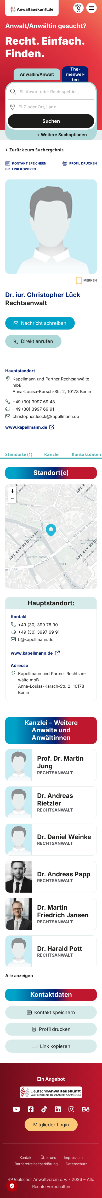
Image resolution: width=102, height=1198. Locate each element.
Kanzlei (52, 454)
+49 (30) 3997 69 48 (34, 401)
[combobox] (51, 92)
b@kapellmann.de (35, 639)
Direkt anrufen (37, 341)
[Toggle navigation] (91, 8)
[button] (51, 530)
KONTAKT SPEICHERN (29, 163)
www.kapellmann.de (26, 427)
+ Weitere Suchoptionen (62, 134)
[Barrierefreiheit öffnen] (78, 8)
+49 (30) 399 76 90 (38, 624)
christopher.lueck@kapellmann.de (46, 416)
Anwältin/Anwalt (37, 74)
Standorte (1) (18, 454)
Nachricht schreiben (43, 323)
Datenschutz (76, 1164)
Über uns (48, 1157)
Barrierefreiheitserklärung (36, 1164)
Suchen (51, 121)
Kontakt (26, 1157)
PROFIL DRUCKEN (83, 163)
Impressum (73, 1157)
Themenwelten (75, 74)
